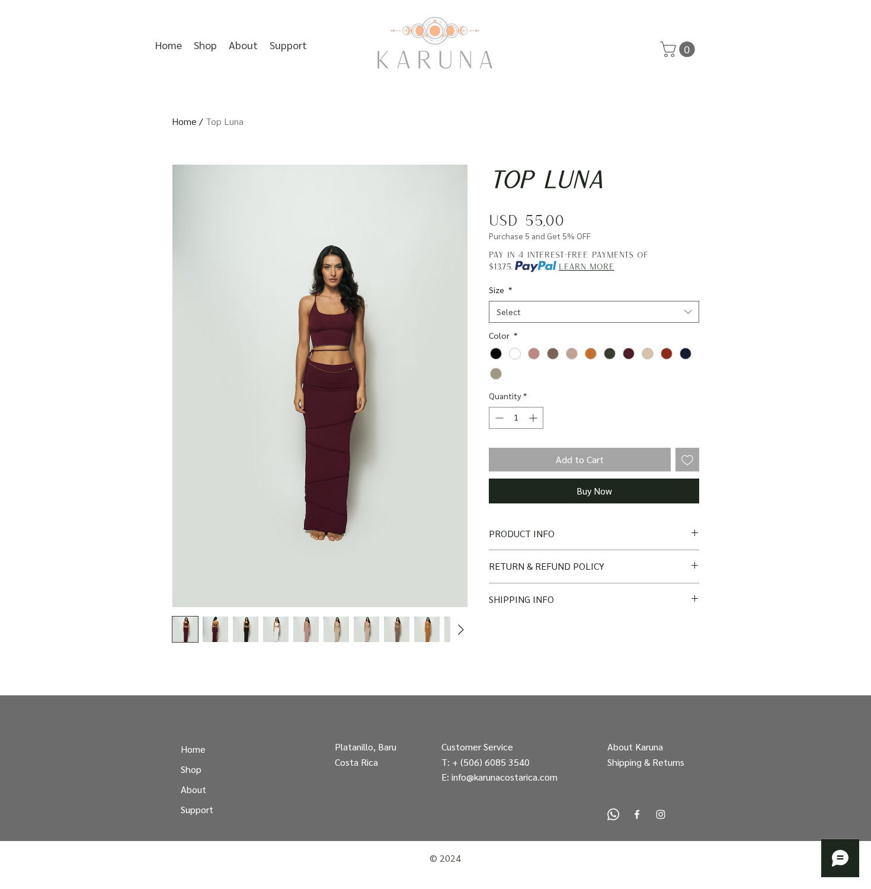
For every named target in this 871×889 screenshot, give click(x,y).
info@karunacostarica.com (504, 777)
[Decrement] (498, 417)
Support (197, 809)
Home (184, 121)
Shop (191, 769)
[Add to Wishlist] (687, 459)
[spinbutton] (516, 417)
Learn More (586, 266)
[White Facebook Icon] (637, 814)
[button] (288, 45)
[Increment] (534, 417)
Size (500, 289)
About (193, 789)
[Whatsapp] (613, 814)
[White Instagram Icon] (661, 814)
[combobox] (594, 312)
